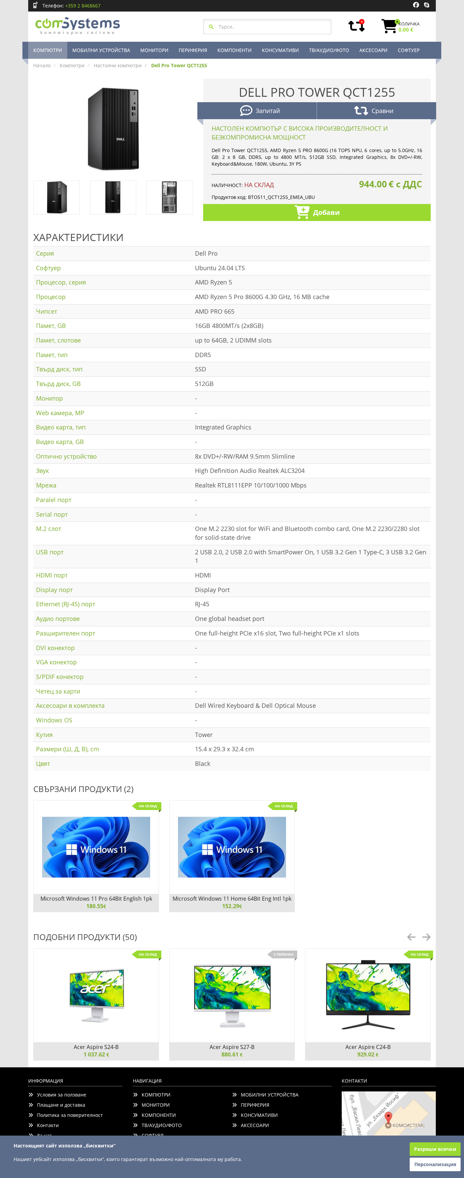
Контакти (46, 1125)
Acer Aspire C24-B (368, 1047)
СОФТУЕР (409, 50)
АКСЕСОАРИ (373, 50)
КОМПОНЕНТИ (234, 50)
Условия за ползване (59, 1094)
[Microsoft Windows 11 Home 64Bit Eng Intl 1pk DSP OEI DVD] (232, 847)
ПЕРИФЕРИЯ (193, 50)
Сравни (382, 111)
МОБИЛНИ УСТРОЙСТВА (101, 50)
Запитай (268, 111)
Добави (326, 212)
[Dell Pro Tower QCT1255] (112, 129)
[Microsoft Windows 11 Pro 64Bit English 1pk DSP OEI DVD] (96, 847)
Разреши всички (435, 1149)
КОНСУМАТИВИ (280, 50)
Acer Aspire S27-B (232, 1047)
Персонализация (435, 1164)
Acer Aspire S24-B (96, 1047)
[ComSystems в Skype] (426, 5)
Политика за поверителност (68, 1115)
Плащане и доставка (59, 1105)
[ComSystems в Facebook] (416, 5)
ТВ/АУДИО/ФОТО (329, 50)
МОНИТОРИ (154, 50)
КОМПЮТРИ (47, 50)
